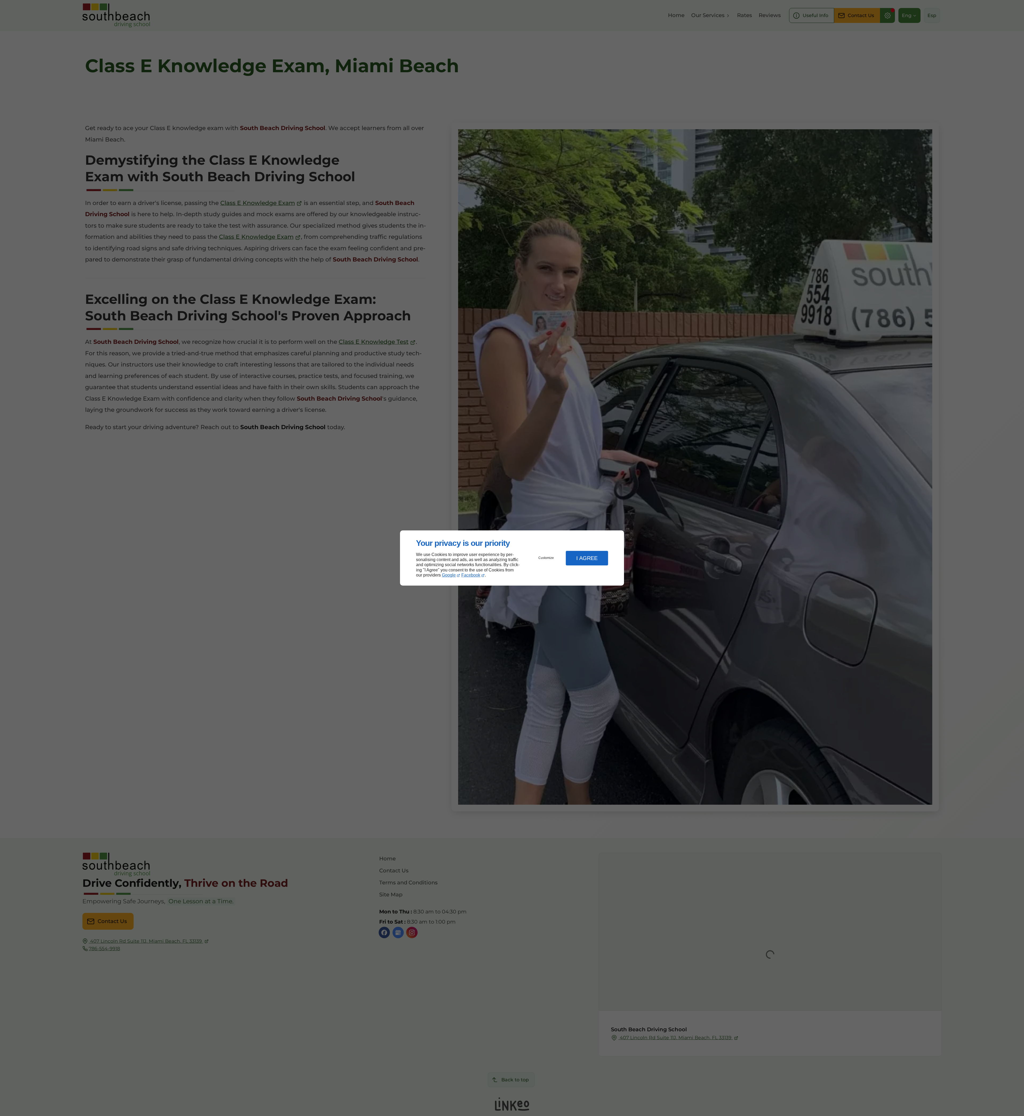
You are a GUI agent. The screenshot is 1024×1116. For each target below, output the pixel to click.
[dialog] (512, 558)
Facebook (470, 575)
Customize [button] (546, 558)
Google (449, 575)
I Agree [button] (587, 558)
